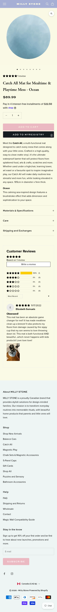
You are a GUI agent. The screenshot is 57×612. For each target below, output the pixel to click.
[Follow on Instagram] (12, 573)
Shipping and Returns (14, 503)
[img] (23, 305)
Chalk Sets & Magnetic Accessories (21, 455)
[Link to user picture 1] (13, 352)
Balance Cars (9, 439)
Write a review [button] (28, 264)
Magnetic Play (10, 449)
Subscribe (16, 561)
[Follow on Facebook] (4, 573)
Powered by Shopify (38, 590)
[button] (10, 76)
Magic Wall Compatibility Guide (19, 519)
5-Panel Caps (9, 460)
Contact (7, 514)
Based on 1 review (16, 260)
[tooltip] (51, 135)
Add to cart (28, 126)
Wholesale (8, 509)
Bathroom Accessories (14, 482)
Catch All (7, 444)
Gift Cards (8, 466)
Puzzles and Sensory (13, 476)
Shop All (7, 471)
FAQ (5, 498)
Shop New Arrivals (12, 433)
